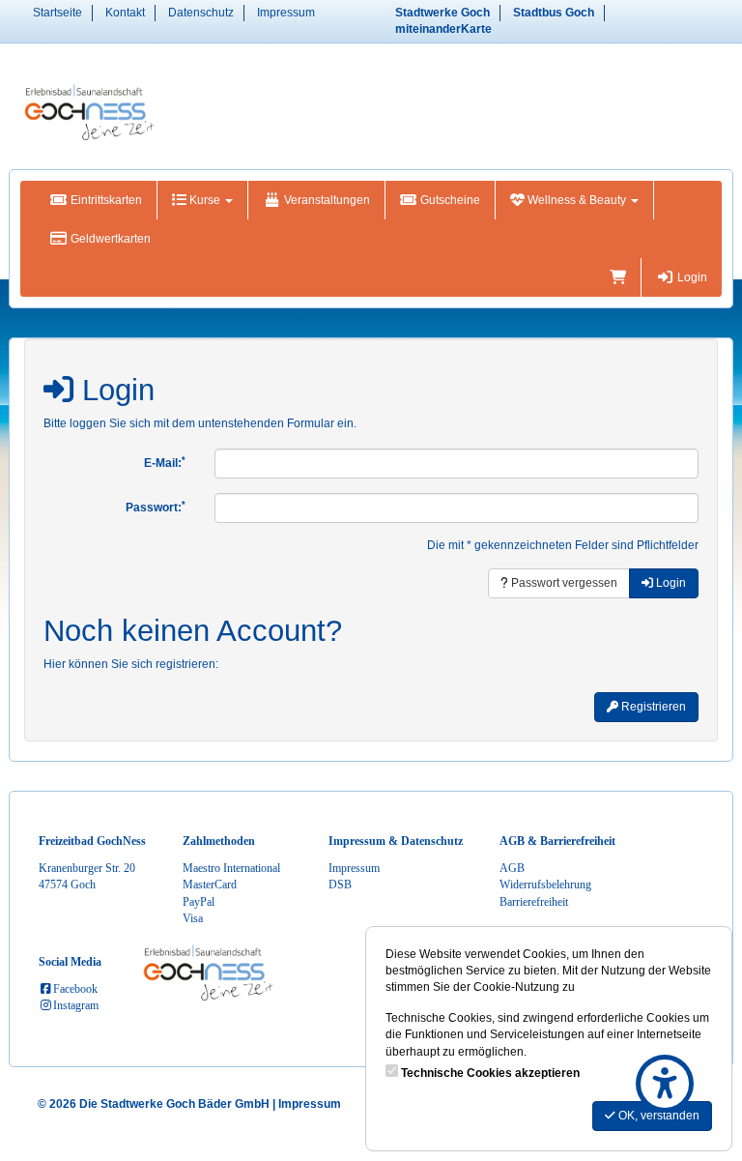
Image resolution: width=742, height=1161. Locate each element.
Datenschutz (201, 12)
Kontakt (125, 12)
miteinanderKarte (443, 29)
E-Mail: (165, 463)
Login (690, 277)
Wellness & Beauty (577, 200)
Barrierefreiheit (533, 902)
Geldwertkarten (109, 239)
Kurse (204, 200)
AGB (512, 868)
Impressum (286, 12)
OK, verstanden (657, 1115)
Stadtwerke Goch (442, 12)
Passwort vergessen (562, 583)
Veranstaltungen (325, 200)
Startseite (57, 12)
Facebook (75, 989)
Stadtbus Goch (553, 12)
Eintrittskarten (105, 200)
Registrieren (652, 706)
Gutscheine (448, 200)
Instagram (76, 1005)
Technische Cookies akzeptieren (490, 1073)
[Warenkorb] (618, 277)
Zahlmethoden (219, 841)
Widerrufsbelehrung (545, 884)
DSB (340, 884)
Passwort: (156, 507)
